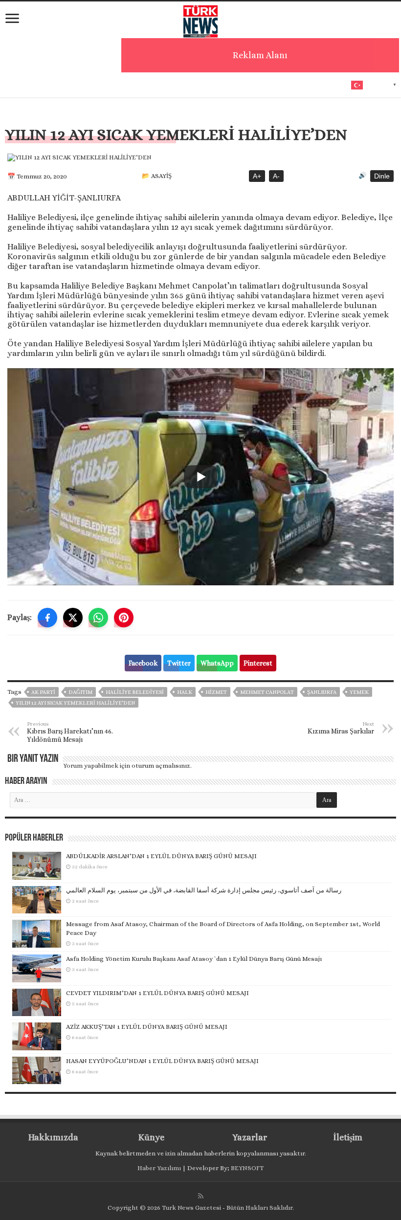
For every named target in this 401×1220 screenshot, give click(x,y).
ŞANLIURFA (321, 692)
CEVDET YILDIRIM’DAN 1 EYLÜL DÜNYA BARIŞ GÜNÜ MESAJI (157, 993)
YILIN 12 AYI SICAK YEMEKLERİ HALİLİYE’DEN (75, 703)
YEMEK (359, 692)
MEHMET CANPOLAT (267, 692)
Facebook (143, 663)
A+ (257, 176)
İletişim (347, 1137)
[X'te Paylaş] (73, 617)
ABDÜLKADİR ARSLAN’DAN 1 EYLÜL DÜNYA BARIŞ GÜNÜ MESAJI (161, 856)
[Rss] (200, 1196)
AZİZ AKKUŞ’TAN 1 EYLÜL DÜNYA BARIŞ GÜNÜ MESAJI (146, 1026)
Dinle (382, 176)
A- (276, 176)
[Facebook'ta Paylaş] (47, 617)
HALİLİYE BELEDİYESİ (135, 692)
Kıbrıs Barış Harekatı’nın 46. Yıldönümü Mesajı (70, 732)
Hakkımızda (53, 1137)
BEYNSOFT (247, 1168)
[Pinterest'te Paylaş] (124, 617)
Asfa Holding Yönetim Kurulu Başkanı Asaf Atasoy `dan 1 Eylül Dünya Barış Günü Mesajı (194, 958)
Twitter (179, 663)
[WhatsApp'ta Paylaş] (98, 617)
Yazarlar (249, 1137)
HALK (184, 692)
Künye (151, 1137)
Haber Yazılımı (159, 1168)
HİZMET (216, 692)
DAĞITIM (80, 692)
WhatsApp (217, 663)
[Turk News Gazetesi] (200, 19)
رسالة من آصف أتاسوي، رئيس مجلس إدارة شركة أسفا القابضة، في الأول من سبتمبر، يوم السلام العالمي (203, 890)
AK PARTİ (43, 692)
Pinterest (258, 663)
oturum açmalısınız (161, 765)
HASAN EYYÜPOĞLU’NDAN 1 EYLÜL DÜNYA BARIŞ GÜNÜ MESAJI (162, 1061)
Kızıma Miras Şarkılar (341, 728)
